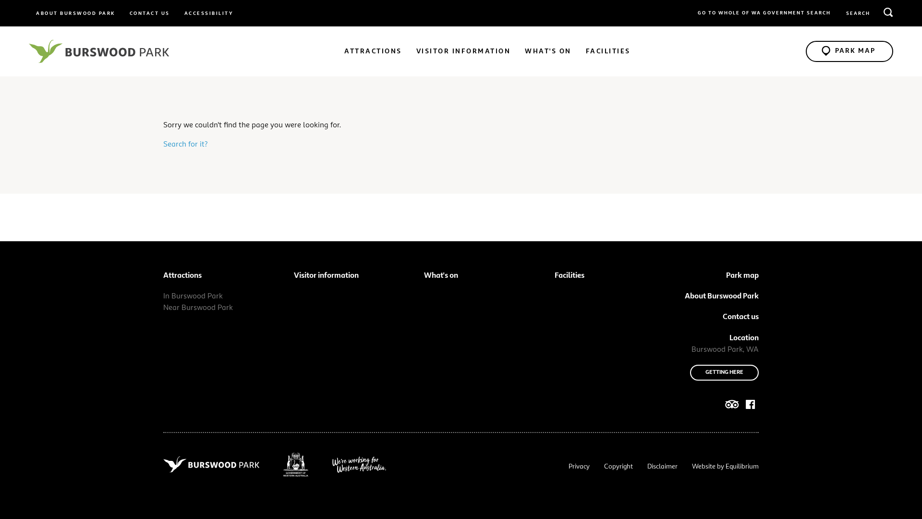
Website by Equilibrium (725, 466)
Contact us (150, 13)
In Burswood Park (193, 296)
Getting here (724, 372)
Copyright (618, 466)
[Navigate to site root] (99, 51)
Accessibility (209, 13)
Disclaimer (662, 466)
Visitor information (463, 51)
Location (744, 338)
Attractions (373, 51)
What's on (548, 51)
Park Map (855, 51)
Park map (742, 276)
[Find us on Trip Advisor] (732, 406)
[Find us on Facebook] (750, 406)
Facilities (608, 51)
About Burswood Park (75, 13)
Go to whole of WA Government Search (764, 13)
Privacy (579, 466)
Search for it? (185, 144)
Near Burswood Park (198, 308)
